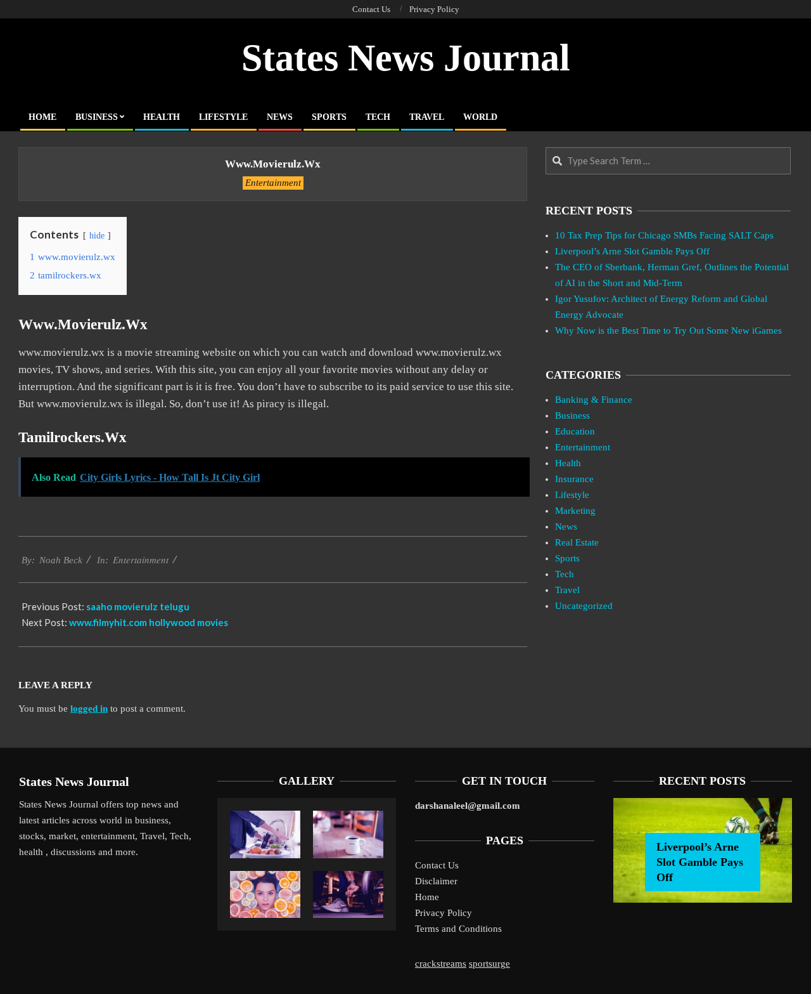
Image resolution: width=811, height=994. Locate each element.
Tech (564, 574)
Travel (567, 590)
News (566, 526)
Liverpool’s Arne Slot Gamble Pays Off (632, 251)
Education (575, 431)
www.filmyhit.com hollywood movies (148, 622)
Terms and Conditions (458, 929)
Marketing (575, 511)
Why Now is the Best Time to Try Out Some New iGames (668, 330)
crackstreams (440, 963)
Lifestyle (572, 495)
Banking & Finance (593, 400)
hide (97, 235)
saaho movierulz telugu (137, 606)
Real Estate (577, 542)
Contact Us (437, 865)
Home (427, 897)
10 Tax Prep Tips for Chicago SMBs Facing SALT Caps (664, 235)
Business (572, 415)
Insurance (574, 479)
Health (568, 463)
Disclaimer (436, 881)
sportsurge (489, 963)
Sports (567, 558)
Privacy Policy (443, 913)
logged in (89, 708)
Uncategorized (584, 606)
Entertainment (273, 183)
